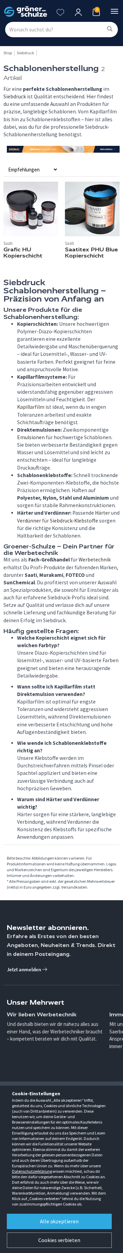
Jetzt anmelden (24, 969)
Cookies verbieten (59, 1240)
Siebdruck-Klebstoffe (74, 520)
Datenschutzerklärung (32, 1171)
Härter (102, 513)
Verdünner (29, 520)
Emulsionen (31, 437)
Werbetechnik (95, 559)
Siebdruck (14, 96)
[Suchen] (109, 29)
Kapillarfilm (30, 407)
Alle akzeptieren (59, 1221)
